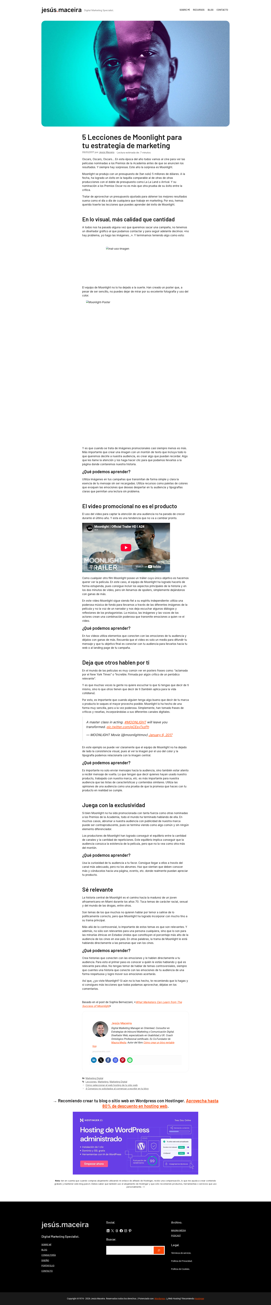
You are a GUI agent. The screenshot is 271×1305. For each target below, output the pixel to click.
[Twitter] (101, 1060)
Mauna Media (118, 1042)
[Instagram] (115, 1060)
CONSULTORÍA (48, 1255)
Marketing (103, 1081)
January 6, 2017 (160, 735)
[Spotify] (130, 1060)
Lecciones (91, 1081)
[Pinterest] (122, 1060)
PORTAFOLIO (47, 1265)
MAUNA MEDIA (178, 1230)
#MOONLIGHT (135, 722)
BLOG (210, 9)
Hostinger (199, 1298)
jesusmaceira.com (101, 1051)
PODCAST (176, 1235)
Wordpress (159, 1298)
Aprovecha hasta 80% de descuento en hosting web (160, 1103)
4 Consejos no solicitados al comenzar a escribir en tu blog (117, 1088)
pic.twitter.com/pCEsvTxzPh (127, 727)
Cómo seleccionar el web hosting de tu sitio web (112, 1085)
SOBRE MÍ (185, 9)
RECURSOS (199, 9)
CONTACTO (222, 9)
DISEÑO (45, 1260)
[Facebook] (108, 1060)
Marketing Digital (94, 1078)
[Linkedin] (94, 1060)
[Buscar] (159, 1250)
